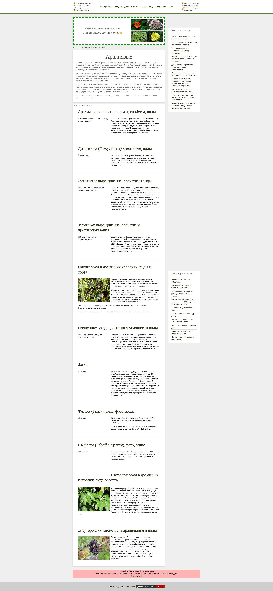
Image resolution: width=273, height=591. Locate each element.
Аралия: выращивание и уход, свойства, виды (117, 111)
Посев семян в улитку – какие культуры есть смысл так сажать (184, 74)
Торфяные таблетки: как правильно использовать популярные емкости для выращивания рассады (181, 82)
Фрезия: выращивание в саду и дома (183, 326)
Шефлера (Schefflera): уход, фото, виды (111, 445)
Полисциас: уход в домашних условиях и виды (118, 327)
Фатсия (84, 364)
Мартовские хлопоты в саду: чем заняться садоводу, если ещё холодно (182, 97)
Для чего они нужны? (145, 586)
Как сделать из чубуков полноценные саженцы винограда (180, 50)
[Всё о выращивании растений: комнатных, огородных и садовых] (136, 7)
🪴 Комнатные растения (82, 3)
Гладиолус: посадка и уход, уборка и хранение (182, 332)
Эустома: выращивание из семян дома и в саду (182, 321)
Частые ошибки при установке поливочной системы (183, 38)
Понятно (161, 586)
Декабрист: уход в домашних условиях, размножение (182, 287)
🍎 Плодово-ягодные (81, 10)
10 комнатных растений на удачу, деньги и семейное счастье (182, 293)
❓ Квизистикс (187, 10)
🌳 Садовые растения (82, 5)
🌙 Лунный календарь (190, 8)
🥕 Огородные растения (82, 8)
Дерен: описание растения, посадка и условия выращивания (182, 67)
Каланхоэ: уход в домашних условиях (182, 309)
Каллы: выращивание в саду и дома (183, 315)
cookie (132, 586)
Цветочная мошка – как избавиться (180, 281)
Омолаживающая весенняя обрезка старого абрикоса (182, 90)
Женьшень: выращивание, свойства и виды (115, 181)
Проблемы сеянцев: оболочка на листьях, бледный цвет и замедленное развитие (183, 105)
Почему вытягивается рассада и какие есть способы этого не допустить (184, 59)
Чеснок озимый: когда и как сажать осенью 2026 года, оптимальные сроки (182, 302)
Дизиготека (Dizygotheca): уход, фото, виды (115, 148)
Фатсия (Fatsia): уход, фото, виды (106, 411)
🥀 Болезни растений (190, 5)
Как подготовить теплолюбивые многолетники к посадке (184, 44)
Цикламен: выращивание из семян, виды (182, 338)
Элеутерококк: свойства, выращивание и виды (117, 530)
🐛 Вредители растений (190, 3)
